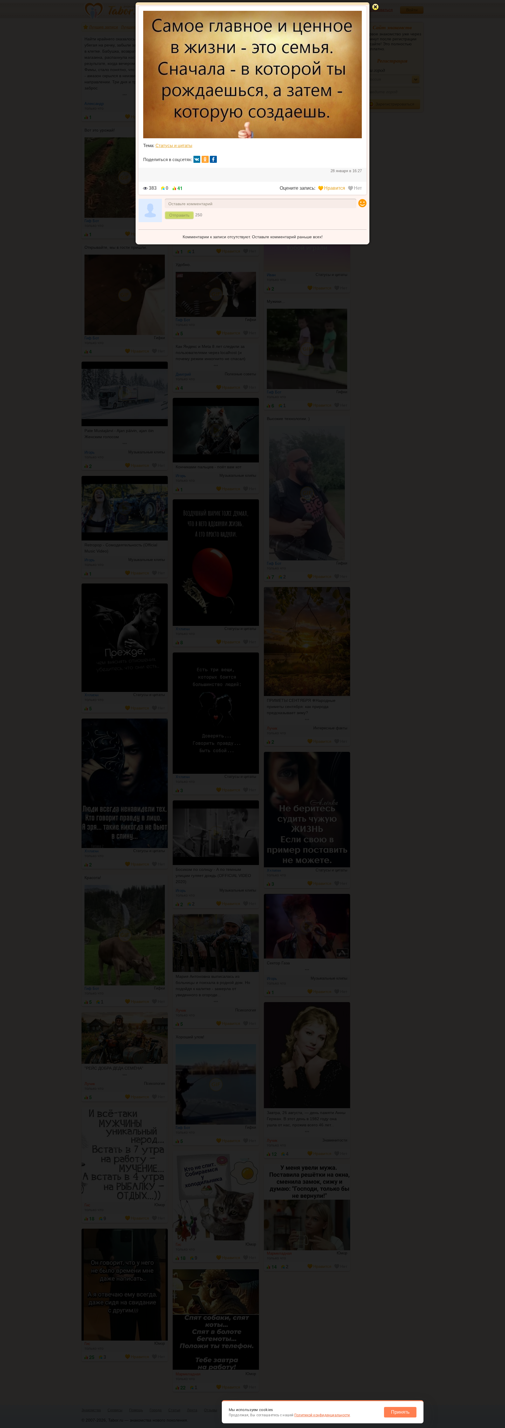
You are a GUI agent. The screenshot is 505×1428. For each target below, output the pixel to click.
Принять (400, 1412)
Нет (358, 188)
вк (196, 159)
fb (213, 159)
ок (205, 159)
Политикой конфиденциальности (322, 1415)
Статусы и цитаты (173, 145)
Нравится (334, 188)
